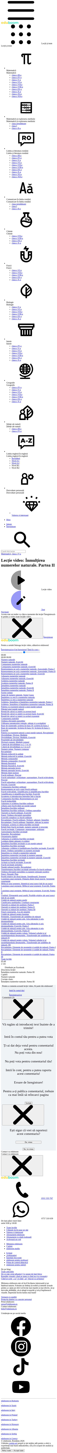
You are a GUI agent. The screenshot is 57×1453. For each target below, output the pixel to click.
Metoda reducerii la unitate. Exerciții (16, 756)
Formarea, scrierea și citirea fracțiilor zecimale (20, 825)
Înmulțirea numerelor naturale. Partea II (17, 690)
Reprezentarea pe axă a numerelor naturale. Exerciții (23, 674)
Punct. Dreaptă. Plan (9, 874)
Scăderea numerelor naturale (13, 681)
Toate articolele (7, 1272)
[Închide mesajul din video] (22, 628)
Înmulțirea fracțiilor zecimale (13, 846)
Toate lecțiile (6, 959)
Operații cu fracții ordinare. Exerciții (16, 813)
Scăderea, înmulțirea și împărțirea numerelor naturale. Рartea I (26, 702)
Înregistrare (48, 637)
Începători (16, 458)
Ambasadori (11, 1255)
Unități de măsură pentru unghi (14, 900)
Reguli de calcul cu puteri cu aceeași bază (18, 711)
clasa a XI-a (17, 94)
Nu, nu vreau (28, 1149)
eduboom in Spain (8, 1405)
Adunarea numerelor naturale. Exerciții (17, 678)
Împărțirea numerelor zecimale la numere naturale (21, 855)
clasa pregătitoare (19, 123)
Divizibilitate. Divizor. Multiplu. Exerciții (18, 737)
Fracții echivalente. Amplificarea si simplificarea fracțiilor (25, 792)
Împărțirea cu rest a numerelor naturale (17, 700)
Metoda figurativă (8, 763)
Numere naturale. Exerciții (12, 662)
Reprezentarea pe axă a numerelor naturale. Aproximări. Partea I (28, 669)
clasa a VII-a (17, 84)
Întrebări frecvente (14, 1258)
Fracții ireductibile (8, 801)
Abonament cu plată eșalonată (18, 1237)
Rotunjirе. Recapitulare (10, 834)
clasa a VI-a (17, 82)
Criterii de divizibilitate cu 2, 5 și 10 (16, 744)
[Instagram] (21, 1356)
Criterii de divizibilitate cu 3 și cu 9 (15, 747)
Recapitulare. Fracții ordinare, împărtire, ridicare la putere (25, 822)
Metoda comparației (9, 759)
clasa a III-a (16, 75)
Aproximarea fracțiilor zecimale (14, 832)
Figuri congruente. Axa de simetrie (15, 912)
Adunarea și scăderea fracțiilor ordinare (17, 803)
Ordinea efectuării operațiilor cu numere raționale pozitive (25, 872)
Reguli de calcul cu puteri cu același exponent (20, 716)
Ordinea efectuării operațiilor (13, 721)
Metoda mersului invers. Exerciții (15, 770)
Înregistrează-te (7, 650)
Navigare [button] (5, 612)
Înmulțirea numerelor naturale (13, 685)
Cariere (9, 1246)
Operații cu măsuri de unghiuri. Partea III (18, 909)
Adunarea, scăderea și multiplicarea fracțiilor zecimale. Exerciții (27, 848)
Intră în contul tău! (17, 990)
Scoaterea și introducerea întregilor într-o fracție (21, 796)
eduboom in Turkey (9, 1420)
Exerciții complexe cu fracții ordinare (16, 817)
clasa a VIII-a (17, 87)
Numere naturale (8, 660)
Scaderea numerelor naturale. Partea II (17, 683)
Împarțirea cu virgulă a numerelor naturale (18, 853)
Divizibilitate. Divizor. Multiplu (14, 735)
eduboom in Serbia (9, 1434)
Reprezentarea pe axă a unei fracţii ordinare (19, 789)
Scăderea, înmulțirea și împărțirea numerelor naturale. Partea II (27, 704)
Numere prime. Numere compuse (15, 749)
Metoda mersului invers (11, 768)
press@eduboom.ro (9, 1304)
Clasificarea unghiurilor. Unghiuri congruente (20, 902)
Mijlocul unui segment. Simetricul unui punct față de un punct (27, 884)
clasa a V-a (16, 80)
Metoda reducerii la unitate (12, 754)
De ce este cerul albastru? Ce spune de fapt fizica (21, 1274)
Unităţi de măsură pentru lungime (15, 914)
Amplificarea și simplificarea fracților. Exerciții (20, 794)
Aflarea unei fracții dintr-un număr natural (18, 806)
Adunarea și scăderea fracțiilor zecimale (17, 839)
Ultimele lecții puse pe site (17, 1230)
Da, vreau (28, 1142)
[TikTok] (21, 1376)
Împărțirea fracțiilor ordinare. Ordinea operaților (21, 810)
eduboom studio (13, 1248)
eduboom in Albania (9, 1429)
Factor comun (7, 693)
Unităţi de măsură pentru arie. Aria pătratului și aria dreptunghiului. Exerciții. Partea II (22, 929)
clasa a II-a (16, 128)
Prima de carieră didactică (17, 1262)
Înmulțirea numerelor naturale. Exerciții (17, 688)
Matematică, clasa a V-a (11, 554)
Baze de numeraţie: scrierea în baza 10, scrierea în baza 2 (25, 726)
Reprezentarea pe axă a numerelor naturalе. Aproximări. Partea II (28, 671)
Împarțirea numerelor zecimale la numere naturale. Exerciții (25, 858)
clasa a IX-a (17, 89)
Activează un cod (13, 1239)
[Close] (23, 1009)
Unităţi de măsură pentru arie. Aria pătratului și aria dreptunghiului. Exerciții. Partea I (22, 925)
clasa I (14, 126)
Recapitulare (6, 751)
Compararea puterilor (10, 718)
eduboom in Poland (9, 1415)
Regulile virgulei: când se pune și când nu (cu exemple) (24, 1276)
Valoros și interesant (14, 1232)
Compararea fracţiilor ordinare (13, 787)
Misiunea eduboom (14, 1244)
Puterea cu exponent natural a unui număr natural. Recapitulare (27, 733)
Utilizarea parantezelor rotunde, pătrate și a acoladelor (23, 723)
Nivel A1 (15, 461)
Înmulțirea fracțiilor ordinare (13, 808)
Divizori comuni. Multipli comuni (15, 742)
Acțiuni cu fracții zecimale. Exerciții (16, 862)
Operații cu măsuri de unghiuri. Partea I (17, 905)
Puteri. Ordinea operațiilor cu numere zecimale (20, 851)
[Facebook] (21, 1335)
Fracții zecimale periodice (11, 865)
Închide (28, 1103)
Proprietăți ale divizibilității (12, 740)
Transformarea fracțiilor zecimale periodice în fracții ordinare (26, 869)
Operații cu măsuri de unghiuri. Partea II (18, 907)
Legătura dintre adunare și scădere (15, 841)
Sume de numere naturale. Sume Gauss (17, 695)
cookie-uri (13, 1443)
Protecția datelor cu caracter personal (16, 1299)
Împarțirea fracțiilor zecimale (13, 860)
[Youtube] (21, 1396)
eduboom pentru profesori (17, 1260)
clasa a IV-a (16, 77)
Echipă (9, 1253)
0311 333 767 (47, 1198)
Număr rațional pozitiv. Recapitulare (16, 867)
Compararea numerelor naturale (14, 664)
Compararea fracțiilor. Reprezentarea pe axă (19, 799)
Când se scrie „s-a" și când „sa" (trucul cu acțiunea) (22, 1279)
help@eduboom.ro (9, 1309)
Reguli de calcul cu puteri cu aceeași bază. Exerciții (22, 714)
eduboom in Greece (9, 1438)
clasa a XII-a (17, 96)
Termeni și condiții (9, 1297)
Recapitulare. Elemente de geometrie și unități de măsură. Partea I (28, 947)
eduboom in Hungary (10, 1424)
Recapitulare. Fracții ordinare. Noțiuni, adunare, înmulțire (25, 820)
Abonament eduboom (15, 1235)
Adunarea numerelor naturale (13, 676)
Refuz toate (6, 1451)
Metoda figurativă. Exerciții (12, 766)
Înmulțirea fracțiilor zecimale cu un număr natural (21, 843)
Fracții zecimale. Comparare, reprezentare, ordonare (22, 829)
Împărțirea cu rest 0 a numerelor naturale (18, 697)
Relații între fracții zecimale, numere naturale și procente (24, 827)
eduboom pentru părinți (16, 1265)
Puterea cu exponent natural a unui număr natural (21, 707)
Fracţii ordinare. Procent (11, 775)
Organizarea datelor (9, 836)
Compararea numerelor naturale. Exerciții (18, 667)
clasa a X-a (16, 92)
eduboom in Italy (8, 1410)
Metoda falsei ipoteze (10, 773)
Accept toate (18, 1451)
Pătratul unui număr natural (12, 709)
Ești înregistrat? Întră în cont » (26, 650)
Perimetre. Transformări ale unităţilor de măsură (21, 917)
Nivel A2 (15, 463)
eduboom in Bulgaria (10, 1401)
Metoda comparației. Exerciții (13, 761)
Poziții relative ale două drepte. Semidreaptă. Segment (23, 876)
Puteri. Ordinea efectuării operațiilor (16, 815)
